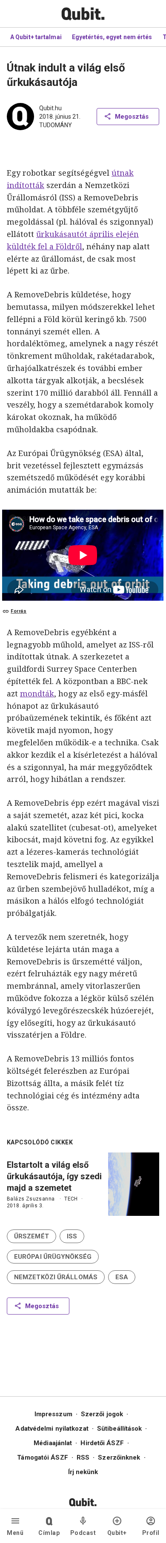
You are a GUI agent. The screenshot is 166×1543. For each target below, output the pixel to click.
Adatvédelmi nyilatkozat (51, 1428)
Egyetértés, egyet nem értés (112, 37)
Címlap (49, 1532)
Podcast (83, 1532)
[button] (31, 1236)
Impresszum (53, 1414)
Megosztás (132, 116)
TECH (71, 1199)
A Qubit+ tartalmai (36, 37)
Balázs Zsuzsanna (30, 1199)
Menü (15, 1532)
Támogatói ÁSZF (42, 1457)
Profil (151, 1532)
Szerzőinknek (119, 1457)
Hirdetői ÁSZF (101, 1443)
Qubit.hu (50, 108)
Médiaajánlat (53, 1443)
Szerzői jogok (102, 1414)
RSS (83, 1457)
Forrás (18, 611)
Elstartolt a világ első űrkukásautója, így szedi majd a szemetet (54, 1176)
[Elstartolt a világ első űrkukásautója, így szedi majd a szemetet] (133, 1184)
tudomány (55, 125)
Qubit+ (117, 1532)
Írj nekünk (83, 1472)
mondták (37, 693)
